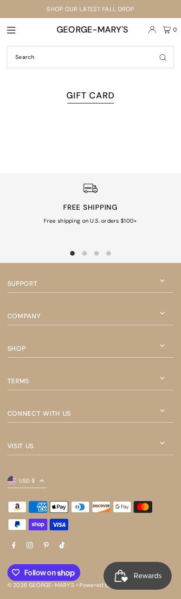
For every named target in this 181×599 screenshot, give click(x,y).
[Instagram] (29, 546)
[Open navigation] (21, 29)
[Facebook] (14, 546)
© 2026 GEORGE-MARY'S (41, 585)
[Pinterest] (46, 546)
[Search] (163, 57)
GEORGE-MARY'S (93, 29)
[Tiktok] (62, 546)
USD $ (27, 480)
